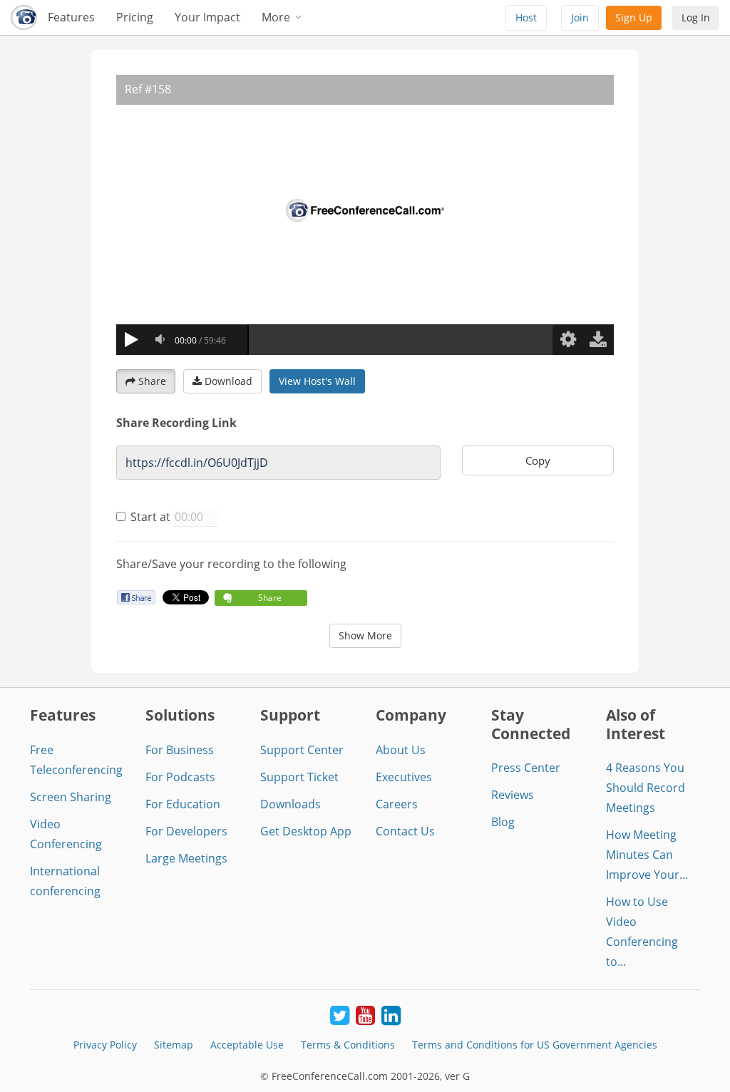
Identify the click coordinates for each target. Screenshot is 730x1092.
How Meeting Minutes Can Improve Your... (647, 854)
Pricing (134, 17)
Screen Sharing (70, 797)
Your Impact (207, 17)
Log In (696, 17)
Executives (404, 777)
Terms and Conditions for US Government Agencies (534, 1044)
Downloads (290, 804)
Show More (365, 635)
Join (580, 17)
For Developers (186, 831)
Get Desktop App (305, 831)
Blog (503, 822)
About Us (401, 750)
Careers (397, 804)
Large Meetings (186, 858)
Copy (537, 460)
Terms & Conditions (348, 1044)
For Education (182, 804)
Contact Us (405, 831)
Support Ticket (299, 777)
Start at (150, 517)
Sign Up (633, 17)
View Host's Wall (317, 381)
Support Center (302, 750)
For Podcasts (180, 777)
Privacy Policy (105, 1044)
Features (71, 17)
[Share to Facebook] (135, 596)
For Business (179, 750)
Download (228, 381)
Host (526, 17)
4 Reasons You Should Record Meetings (645, 787)
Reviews (512, 795)
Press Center (525, 768)
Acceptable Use (247, 1044)
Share (152, 381)
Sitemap (173, 1044)
